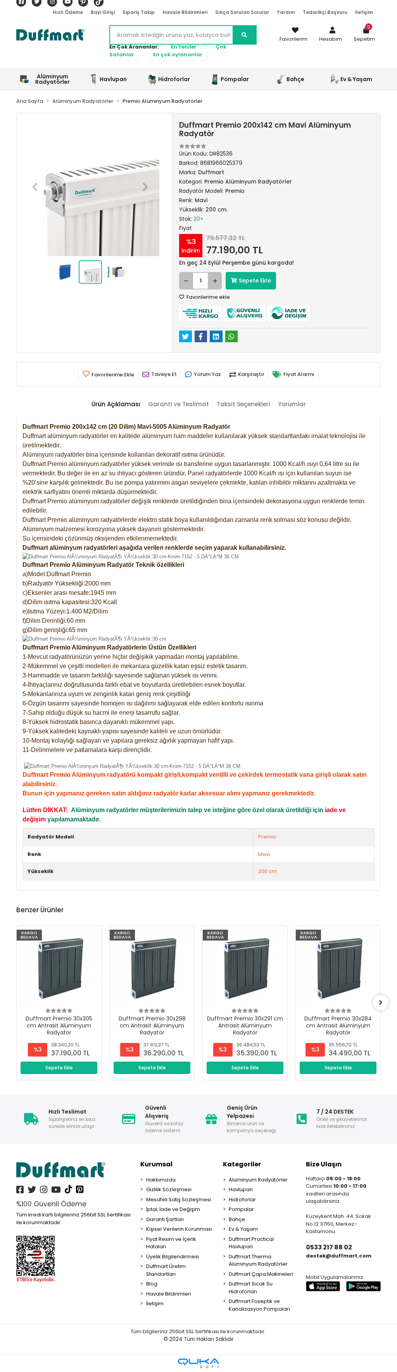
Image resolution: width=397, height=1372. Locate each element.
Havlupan (241, 1189)
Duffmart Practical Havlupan (251, 1243)
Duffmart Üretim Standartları (166, 1270)
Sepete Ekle (255, 280)
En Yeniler (184, 46)
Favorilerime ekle (207, 297)
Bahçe (237, 1219)
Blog (151, 1283)
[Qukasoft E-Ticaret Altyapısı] (198, 1363)
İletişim (364, 12)
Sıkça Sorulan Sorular (242, 12)
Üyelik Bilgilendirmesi (172, 1256)
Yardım (286, 12)
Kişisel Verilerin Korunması (179, 1229)
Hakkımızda (161, 1179)
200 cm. (268, 871)
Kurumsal (156, 1164)
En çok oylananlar (177, 54)
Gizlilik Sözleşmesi (169, 1189)
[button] (330, 35)
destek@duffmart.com (338, 1255)
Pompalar (241, 1209)
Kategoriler (242, 1164)
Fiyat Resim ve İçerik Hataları (171, 1243)
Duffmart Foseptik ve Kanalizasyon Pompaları (259, 1305)
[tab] (115, 404)
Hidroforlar (242, 1199)
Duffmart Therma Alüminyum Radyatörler (258, 1260)
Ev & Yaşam (243, 1229)
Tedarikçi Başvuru (325, 12)
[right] (381, 1002)
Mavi (264, 854)
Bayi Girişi (103, 12)
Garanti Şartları (165, 1219)
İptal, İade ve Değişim (173, 1209)
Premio (267, 836)
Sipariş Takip (139, 12)
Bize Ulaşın (324, 1164)
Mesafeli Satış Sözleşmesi (178, 1199)
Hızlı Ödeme (68, 12)
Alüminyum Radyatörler (258, 1179)
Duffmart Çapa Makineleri (261, 1274)
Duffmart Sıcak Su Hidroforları (251, 1287)
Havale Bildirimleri (184, 12)
